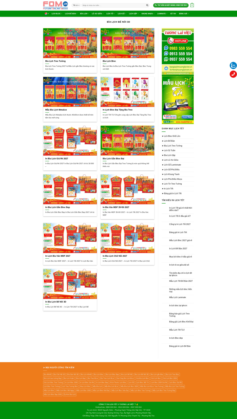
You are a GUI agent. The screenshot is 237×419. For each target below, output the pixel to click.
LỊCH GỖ (121, 14)
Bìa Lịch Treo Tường (55, 61)
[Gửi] (147, 5)
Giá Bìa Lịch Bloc (142, 378)
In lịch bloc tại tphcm (178, 305)
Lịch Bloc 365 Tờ (142, 382)
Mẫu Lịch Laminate (177, 297)
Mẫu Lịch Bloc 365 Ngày (65, 390)
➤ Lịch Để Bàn (168, 141)
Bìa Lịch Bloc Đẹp (112, 374)
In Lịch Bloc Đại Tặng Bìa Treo (117, 110)
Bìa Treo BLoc (93, 378)
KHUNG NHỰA (147, 14)
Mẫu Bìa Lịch (97, 386)
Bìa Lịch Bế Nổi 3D (141, 374)
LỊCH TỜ (109, 14)
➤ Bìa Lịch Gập (168, 155)
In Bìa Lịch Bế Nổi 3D (55, 302)
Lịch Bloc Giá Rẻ (175, 382)
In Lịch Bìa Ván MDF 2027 (57, 256)
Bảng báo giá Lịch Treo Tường (179, 315)
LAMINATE (161, 14)
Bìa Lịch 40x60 (86, 374)
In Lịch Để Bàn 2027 (178, 248)
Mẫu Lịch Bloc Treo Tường (140, 390)
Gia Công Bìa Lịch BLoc (125, 378)
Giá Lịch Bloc (156, 378)
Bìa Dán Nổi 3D (72, 374)
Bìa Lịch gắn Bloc (157, 374)
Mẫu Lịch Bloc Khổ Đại (101, 390)
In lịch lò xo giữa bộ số (179, 265)
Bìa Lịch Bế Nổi (126, 374)
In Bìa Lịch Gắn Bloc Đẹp (57, 207)
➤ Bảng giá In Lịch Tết (171, 193)
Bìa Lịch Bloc (109, 61)
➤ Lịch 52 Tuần (168, 150)
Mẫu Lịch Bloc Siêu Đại (120, 390)
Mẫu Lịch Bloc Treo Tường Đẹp (164, 390)
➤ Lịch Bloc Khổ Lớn (171, 136)
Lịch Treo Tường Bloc (70, 386)
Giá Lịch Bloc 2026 (170, 378)
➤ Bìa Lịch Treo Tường (172, 146)
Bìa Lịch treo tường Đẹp (52, 378)
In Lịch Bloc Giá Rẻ (87, 382)
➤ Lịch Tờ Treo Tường (172, 184)
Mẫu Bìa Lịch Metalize (56, 110)
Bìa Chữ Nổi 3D (59, 374)
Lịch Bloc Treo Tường (52, 386)
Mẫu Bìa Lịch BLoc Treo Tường (151, 386)
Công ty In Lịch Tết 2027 (180, 224)
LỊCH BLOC (56, 14)
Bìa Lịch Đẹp (80, 378)
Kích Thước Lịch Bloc (118, 382)
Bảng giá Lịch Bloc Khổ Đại (181, 322)
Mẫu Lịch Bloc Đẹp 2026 (52, 394)
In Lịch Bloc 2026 (71, 382)
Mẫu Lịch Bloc (49, 390)
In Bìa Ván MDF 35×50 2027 (116, 207)
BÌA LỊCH (83, 14)
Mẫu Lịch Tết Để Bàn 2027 (181, 281)
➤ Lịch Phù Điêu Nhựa (172, 179)
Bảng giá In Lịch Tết (178, 232)
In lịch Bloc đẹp (176, 338)
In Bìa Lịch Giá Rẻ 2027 (56, 158)
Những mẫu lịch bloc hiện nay (180, 290)
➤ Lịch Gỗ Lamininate (171, 165)
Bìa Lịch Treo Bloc (172, 374)
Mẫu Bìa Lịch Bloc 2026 (129, 386)
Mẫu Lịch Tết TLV (177, 330)
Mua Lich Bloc (85, 386)
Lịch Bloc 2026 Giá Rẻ (159, 382)
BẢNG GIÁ (183, 14)
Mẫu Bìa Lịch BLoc (111, 386)
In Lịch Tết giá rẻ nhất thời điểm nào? (180, 209)
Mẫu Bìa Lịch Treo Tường (174, 386)
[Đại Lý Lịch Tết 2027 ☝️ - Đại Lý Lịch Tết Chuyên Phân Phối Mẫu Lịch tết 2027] (55, 5)
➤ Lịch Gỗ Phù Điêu (170, 170)
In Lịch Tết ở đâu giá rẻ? (180, 216)
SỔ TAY (173, 14)
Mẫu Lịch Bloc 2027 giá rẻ (180, 240)
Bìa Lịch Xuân (69, 378)
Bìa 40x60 (47, 374)
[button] (192, 5)
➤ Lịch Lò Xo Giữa (170, 160)
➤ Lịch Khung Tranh (170, 174)
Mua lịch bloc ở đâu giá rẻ (180, 257)
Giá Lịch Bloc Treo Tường (53, 382)
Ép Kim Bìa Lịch (70, 394)
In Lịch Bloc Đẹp (102, 382)
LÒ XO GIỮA (97, 14)
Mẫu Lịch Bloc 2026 (83, 390)
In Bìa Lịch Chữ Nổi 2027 (115, 256)
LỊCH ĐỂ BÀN (70, 14)
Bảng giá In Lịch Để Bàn (180, 346)
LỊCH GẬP (133, 14)
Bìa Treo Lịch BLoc (107, 378)
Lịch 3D (131, 382)
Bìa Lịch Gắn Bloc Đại (113, 158)
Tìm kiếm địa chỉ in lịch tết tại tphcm (180, 274)
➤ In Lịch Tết (167, 189)
